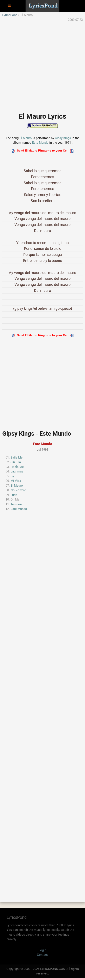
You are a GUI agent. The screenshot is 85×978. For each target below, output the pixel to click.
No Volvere (18, 490)
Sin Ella (16, 462)
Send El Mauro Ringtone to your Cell (42, 150)
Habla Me (17, 467)
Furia (14, 495)
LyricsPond (9, 15)
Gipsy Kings (63, 138)
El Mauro (25, 138)
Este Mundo (40, 142)
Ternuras (16, 504)
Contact (42, 955)
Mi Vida (16, 481)
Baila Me (16, 457)
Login (42, 950)
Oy (12, 476)
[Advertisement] (42, 65)
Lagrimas (17, 471)
